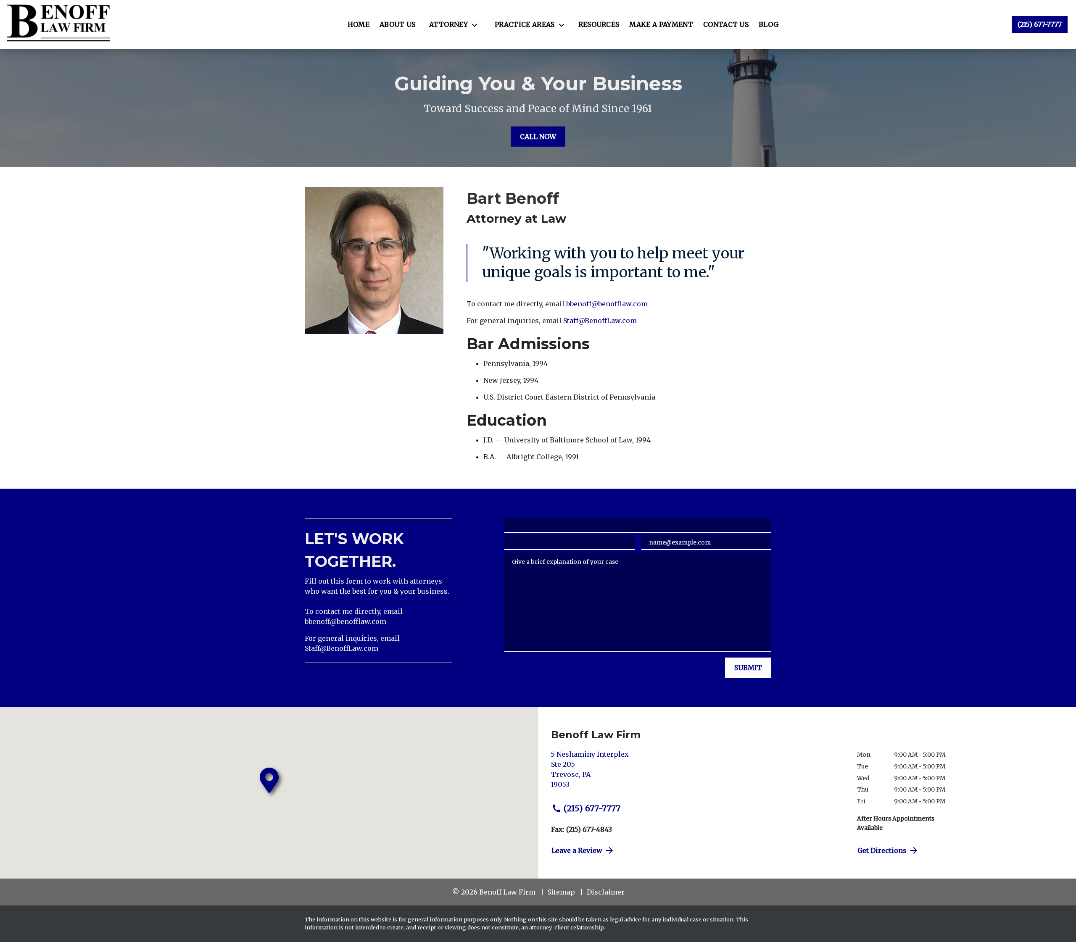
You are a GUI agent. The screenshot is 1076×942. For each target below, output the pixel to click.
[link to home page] (58, 24)
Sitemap (561, 892)
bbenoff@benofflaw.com (607, 304)
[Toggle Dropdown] (477, 24)
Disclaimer (606, 892)
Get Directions (882, 850)
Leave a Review (576, 850)
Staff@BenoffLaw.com (600, 320)
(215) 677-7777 (592, 808)
